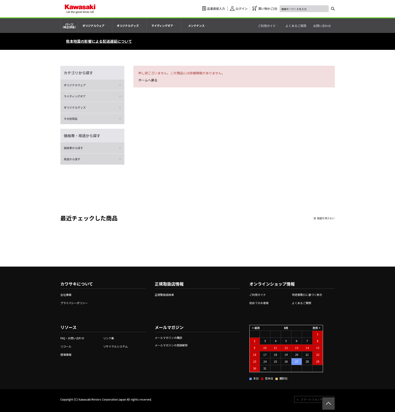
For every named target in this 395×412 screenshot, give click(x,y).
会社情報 (65, 295)
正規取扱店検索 (164, 295)
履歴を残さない (326, 218)
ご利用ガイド (257, 295)
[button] (92, 85)
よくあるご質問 (301, 303)
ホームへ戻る (147, 80)
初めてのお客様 (259, 303)
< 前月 (256, 327)
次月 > (316, 327)
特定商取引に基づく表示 (307, 295)
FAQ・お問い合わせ (72, 338)
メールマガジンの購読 (168, 338)
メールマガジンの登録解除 (171, 345)
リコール (65, 346)
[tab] (95, 26)
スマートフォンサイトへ (316, 399)
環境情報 (65, 354)
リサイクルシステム (115, 346)
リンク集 (108, 338)
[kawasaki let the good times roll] (80, 9)
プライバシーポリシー (74, 303)
